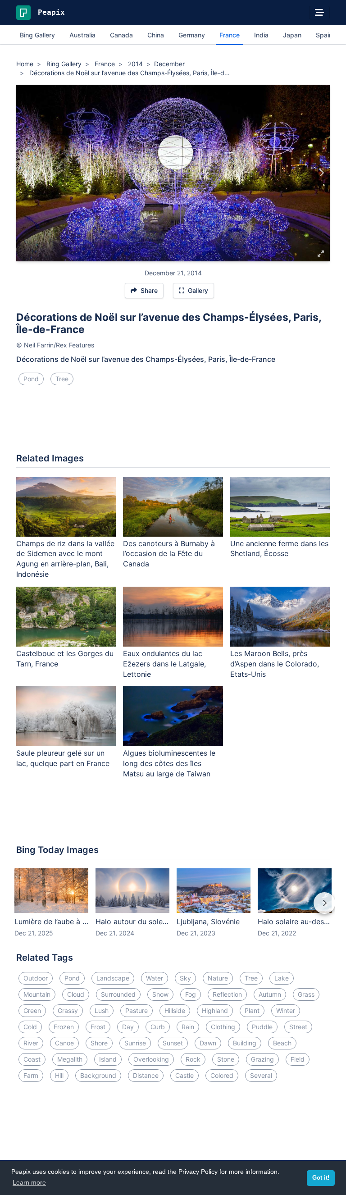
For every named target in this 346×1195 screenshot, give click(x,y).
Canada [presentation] (121, 35)
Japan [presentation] (292, 35)
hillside (174, 1010)
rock (193, 1059)
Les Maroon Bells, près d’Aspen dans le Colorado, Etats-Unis (274, 664)
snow (160, 994)
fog (190, 994)
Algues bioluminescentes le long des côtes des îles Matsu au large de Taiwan (169, 763)
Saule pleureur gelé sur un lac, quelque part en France (62, 758)
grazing (262, 1059)
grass (306, 994)
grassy (68, 1010)
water (154, 978)
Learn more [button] (29, 1182)
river (30, 1043)
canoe (64, 1043)
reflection (227, 994)
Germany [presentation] (191, 35)
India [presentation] (261, 35)
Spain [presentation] (324, 35)
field (298, 1059)
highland (215, 1010)
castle (184, 1075)
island (108, 1059)
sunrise (135, 1043)
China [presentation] (155, 35)
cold (30, 1027)
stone (225, 1059)
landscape (112, 978)
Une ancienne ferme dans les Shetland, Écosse (279, 548)
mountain (36, 994)
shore (99, 1043)
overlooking (151, 1059)
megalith (69, 1059)
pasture (136, 1010)
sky (185, 978)
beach (282, 1043)
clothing (223, 1027)
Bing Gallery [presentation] (37, 35)
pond (31, 379)
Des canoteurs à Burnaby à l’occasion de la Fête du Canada (169, 554)
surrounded (118, 994)
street (298, 1027)
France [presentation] (229, 35)
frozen (64, 1027)
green (32, 1010)
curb (157, 1027)
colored (221, 1075)
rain (188, 1027)
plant (252, 1010)
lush (102, 1010)
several (261, 1075)
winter (285, 1010)
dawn (208, 1043)
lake (281, 978)
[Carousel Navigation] (173, 909)
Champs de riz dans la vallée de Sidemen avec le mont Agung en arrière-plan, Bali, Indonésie (65, 559)
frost (98, 1027)
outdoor (35, 978)
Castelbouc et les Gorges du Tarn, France (65, 658)
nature (218, 978)
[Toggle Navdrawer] (319, 12)
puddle (262, 1027)
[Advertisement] (173, 422)
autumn (270, 994)
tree (61, 379)
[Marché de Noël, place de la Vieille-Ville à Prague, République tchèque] (24, 173)
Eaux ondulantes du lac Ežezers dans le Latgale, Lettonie (164, 664)
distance (146, 1075)
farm (30, 1075)
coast (32, 1059)
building (244, 1043)
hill (59, 1075)
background (98, 1075)
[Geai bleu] (321, 173)
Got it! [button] (320, 1178)
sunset (173, 1043)
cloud (75, 994)
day (128, 1027)
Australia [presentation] (82, 35)
